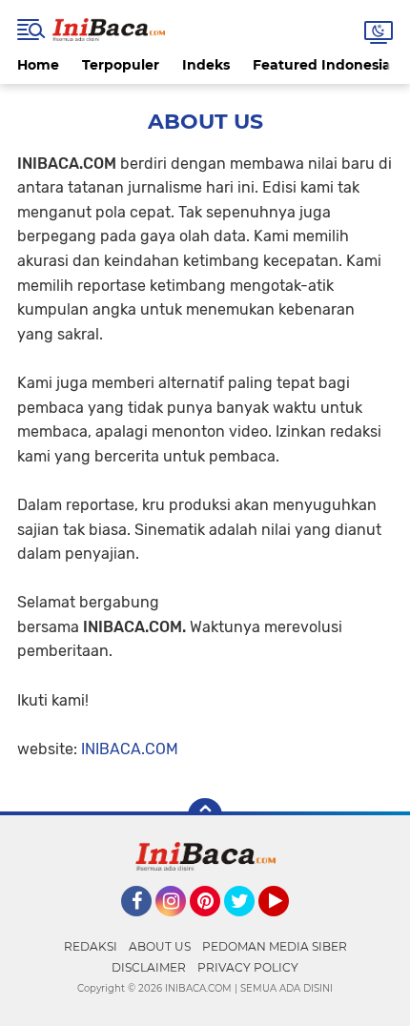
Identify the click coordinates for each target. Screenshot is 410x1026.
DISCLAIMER (149, 967)
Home (38, 64)
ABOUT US (160, 946)
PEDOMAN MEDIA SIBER (274, 946)
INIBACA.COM (129, 749)
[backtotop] (205, 815)
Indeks (206, 64)
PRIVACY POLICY (247, 967)
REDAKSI (90, 946)
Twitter (248, 925)
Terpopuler (120, 64)
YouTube (286, 925)
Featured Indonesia (322, 64)
